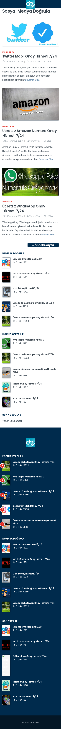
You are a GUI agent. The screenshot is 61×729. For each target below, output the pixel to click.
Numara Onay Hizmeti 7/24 (27, 259)
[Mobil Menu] (3, 4)
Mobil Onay (8, 52)
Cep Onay (7, 202)
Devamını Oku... (32, 79)
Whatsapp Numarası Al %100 (28, 339)
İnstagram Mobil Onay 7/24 (28, 506)
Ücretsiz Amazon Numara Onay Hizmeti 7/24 (29, 133)
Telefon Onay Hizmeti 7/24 (27, 383)
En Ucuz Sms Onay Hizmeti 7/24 (30, 656)
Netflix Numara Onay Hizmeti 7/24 (31, 273)
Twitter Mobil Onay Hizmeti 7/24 (29, 56)
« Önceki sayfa (43, 245)
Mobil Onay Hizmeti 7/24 (26, 288)
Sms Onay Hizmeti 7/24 (25, 398)
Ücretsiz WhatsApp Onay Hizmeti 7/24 (23, 209)
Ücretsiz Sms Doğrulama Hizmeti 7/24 (33, 302)
